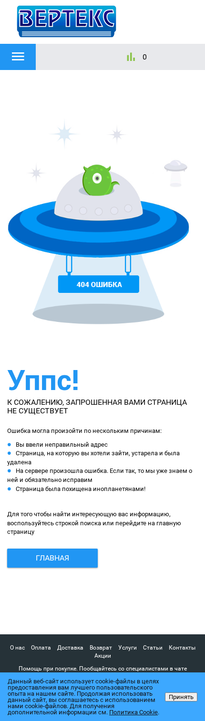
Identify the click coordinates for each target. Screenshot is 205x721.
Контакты (182, 647)
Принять (181, 697)
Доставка (70, 647)
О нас (17, 647)
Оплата (41, 647)
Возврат (101, 647)
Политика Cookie (133, 712)
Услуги (127, 647)
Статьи (153, 647)
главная (52, 557)
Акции (102, 655)
